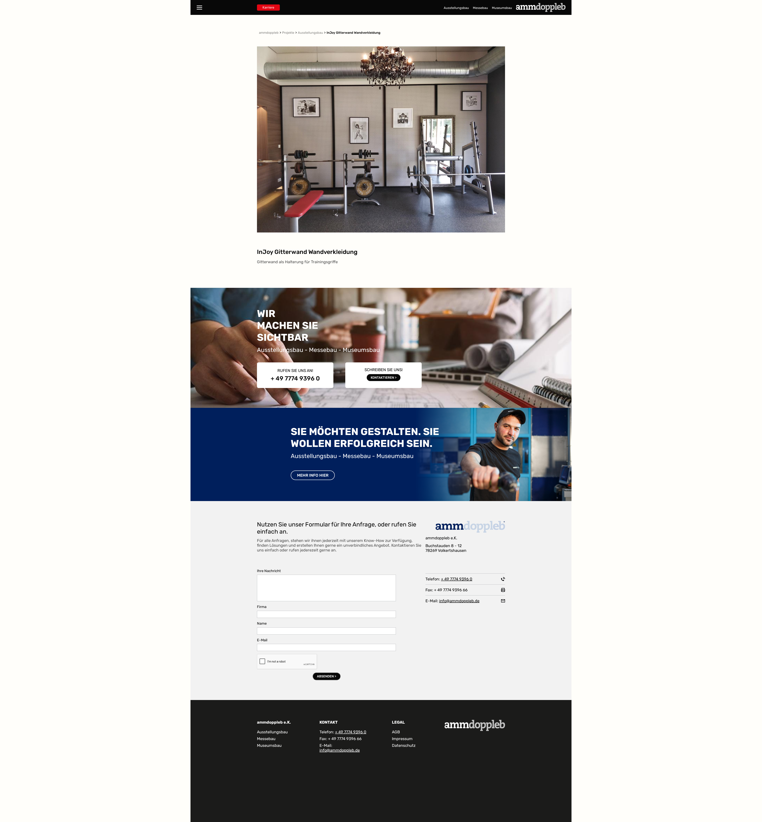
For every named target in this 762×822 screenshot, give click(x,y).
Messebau (480, 8)
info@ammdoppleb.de (459, 600)
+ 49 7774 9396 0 (295, 378)
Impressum (402, 738)
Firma (262, 607)
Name (262, 623)
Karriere (268, 7)
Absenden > (326, 676)
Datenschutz (404, 745)
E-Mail (262, 640)
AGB (396, 732)
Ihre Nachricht (269, 571)
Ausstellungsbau (456, 8)
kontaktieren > (383, 377)
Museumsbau (502, 8)
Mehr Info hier (312, 475)
